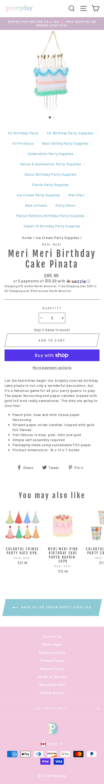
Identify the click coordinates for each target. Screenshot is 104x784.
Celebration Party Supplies (50, 153)
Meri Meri (76, 195)
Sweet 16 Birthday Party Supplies (52, 226)
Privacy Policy (52, 660)
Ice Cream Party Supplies (38, 195)
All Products (23, 143)
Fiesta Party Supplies (50, 184)
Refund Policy (52, 668)
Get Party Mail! (52, 708)
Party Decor (65, 205)
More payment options (52, 367)
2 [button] (55, 118)
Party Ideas (52, 644)
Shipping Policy (52, 652)
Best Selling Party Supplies (65, 143)
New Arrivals (36, 205)
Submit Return (52, 692)
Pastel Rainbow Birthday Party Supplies (50, 215)
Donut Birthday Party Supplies (51, 174)
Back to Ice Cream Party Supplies (55, 607)
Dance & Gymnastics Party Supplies (50, 164)
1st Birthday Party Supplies (70, 133)
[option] (52, 24)
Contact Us (52, 636)
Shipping (11, 286)
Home (27, 237)
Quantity (51, 308)
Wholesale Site (52, 684)
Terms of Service (52, 676)
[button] (52, 281)
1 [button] (50, 117)
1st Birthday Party (23, 133)
